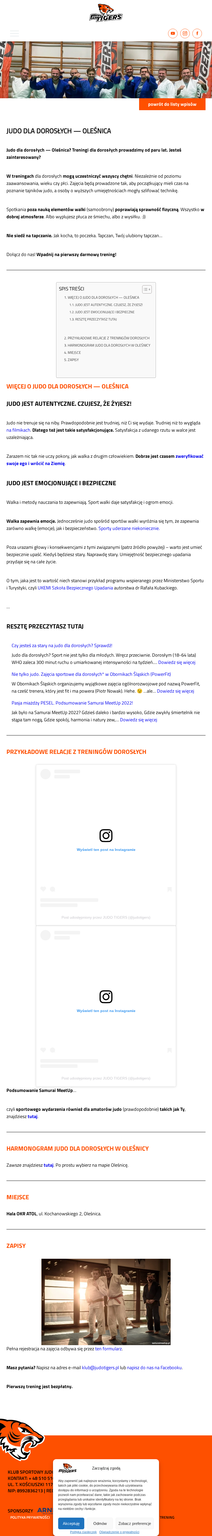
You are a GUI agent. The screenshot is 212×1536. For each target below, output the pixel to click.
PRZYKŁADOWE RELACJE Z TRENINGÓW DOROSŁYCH (108, 338)
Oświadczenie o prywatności (119, 1532)
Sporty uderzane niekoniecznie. (129, 528)
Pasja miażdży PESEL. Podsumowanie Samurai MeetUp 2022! (72, 702)
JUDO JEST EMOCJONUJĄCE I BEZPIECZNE (104, 311)
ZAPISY (73, 360)
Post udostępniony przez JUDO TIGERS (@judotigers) (106, 917)
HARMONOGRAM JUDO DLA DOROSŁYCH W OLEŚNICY (109, 345)
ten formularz (108, 1348)
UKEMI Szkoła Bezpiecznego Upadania (75, 587)
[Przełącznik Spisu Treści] (144, 289)
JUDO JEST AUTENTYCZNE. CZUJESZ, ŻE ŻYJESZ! (109, 304)
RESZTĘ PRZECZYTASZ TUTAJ (96, 319)
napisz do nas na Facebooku (154, 1367)
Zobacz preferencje (134, 1523)
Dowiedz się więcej (176, 662)
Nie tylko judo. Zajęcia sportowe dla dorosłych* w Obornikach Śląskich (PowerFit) (91, 674)
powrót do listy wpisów (172, 104)
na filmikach (18, 429)
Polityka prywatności (30, 1517)
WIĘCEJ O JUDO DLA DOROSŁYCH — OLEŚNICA (103, 297)
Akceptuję (71, 1523)
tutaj (32, 1116)
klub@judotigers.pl (100, 1367)
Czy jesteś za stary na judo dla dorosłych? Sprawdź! (62, 645)
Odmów (100, 1523)
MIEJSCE (74, 352)
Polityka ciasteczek (83, 1532)
